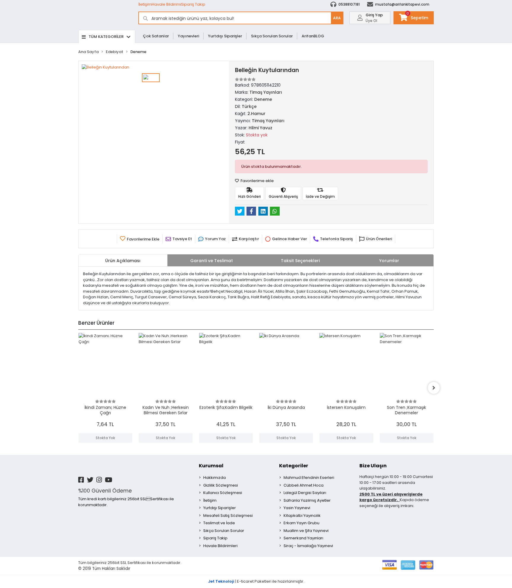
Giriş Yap (374, 15)
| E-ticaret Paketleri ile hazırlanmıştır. (256, 581)
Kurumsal (211, 465)
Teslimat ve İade (219, 523)
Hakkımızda (214, 477)
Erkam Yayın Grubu (301, 523)
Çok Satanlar (156, 36)
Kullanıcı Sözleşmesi (222, 492)
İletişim (145, 4)
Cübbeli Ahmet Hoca (304, 485)
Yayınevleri (188, 36)
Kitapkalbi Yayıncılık (302, 515)
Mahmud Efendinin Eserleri (309, 477)
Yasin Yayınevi (297, 508)
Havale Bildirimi (166, 4)
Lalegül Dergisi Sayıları (305, 492)
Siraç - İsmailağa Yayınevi (308, 546)
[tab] (123, 260)
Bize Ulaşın (373, 465)
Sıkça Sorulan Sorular (272, 36)
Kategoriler (293, 465)
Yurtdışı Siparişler (225, 36)
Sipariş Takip (193, 4)
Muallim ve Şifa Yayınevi (306, 530)
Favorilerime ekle (257, 181)
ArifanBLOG (313, 36)
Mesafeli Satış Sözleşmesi (228, 515)
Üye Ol (371, 20)
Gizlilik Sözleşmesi (220, 485)
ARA (337, 18)
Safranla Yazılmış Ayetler (307, 500)
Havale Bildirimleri (220, 546)
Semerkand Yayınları (303, 538)
